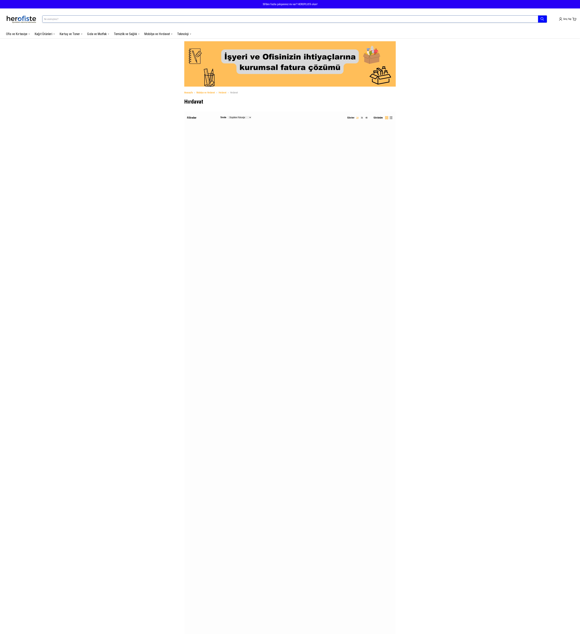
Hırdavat (222, 92)
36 (362, 118)
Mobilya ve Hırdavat (205, 92)
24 (357, 118)
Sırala (223, 117)
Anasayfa (188, 92)
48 (366, 118)
